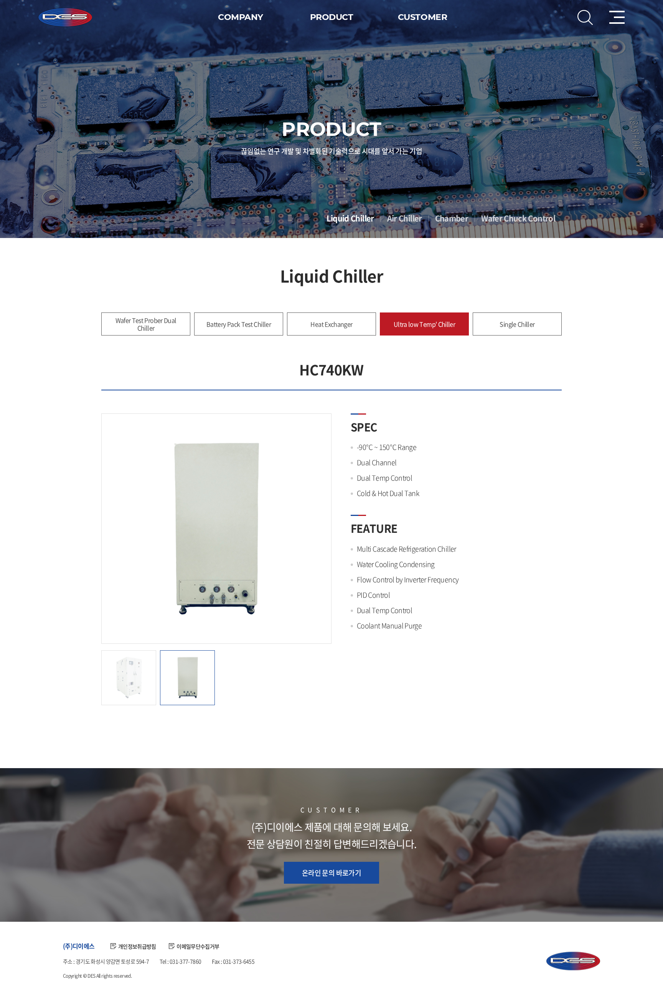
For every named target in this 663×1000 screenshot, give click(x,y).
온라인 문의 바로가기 (331, 873)
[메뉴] (617, 17)
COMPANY (240, 17)
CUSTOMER (422, 17)
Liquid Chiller (350, 218)
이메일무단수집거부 (197, 946)
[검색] (585, 17)
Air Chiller (404, 218)
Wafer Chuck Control (518, 218)
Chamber (451, 218)
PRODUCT (331, 17)
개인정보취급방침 (137, 946)
